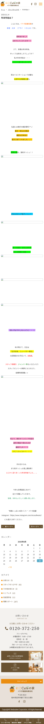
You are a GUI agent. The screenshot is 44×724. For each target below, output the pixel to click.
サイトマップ (22, 681)
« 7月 (10, 567)
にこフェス (7, 593)
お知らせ (6, 580)
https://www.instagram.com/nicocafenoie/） (26, 515)
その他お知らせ (8, 589)
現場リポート (8, 601)
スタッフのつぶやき (13, 10)
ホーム (3, 10)
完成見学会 (7, 597)
